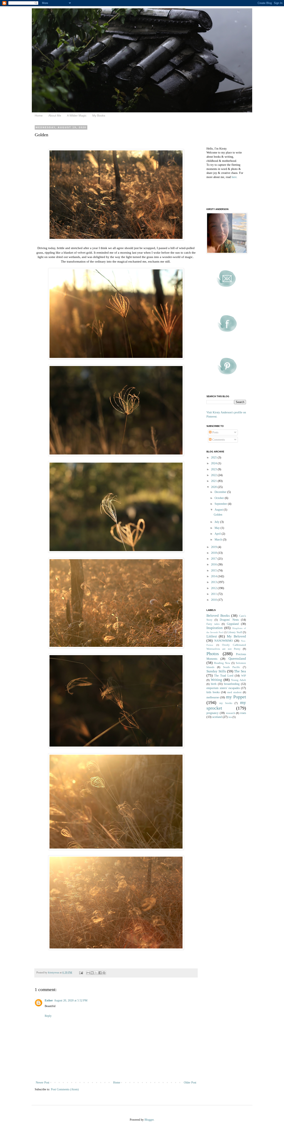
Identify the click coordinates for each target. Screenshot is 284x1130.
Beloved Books (218, 616)
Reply (48, 1015)
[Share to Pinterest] (104, 973)
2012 (214, 588)
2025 (214, 457)
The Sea (240, 671)
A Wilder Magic (76, 115)
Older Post (190, 1082)
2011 (214, 594)
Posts (214, 432)
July (217, 521)
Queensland (237, 659)
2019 (214, 547)
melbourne (212, 697)
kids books (213, 692)
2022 (214, 475)
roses (243, 713)
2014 (214, 576)
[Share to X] (96, 973)
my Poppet (236, 696)
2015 (214, 570)
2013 (214, 582)
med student (234, 692)
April (218, 533)
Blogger (149, 1119)
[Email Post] (81, 972)
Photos (212, 653)
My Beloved (236, 636)
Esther (49, 1000)
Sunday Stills (216, 671)
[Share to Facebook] (100, 973)
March (219, 539)
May (218, 527)
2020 (214, 487)
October (220, 498)
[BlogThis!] (92, 973)
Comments (218, 439)
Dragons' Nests (229, 619)
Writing (216, 680)
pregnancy (212, 713)
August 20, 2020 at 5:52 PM (70, 1000)
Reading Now (222, 663)
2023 (214, 469)
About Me (54, 115)
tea (230, 717)
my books (225, 703)
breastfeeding (232, 683)
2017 (214, 558)
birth (213, 683)
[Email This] (88, 973)
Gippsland (233, 623)
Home (39, 115)
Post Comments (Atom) (65, 1089)
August (219, 509)
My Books (98, 115)
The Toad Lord (223, 675)
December (221, 492)
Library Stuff (234, 632)
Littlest (211, 636)
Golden (218, 514)
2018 (214, 552)
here (234, 177)
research (230, 713)
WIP (243, 675)
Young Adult (238, 680)
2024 (214, 463)
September (221, 503)
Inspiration (214, 628)
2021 (214, 481)
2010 (214, 599)
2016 (214, 564)
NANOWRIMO (223, 640)
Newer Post (42, 1082)
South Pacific (231, 667)
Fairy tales (213, 624)
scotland (217, 717)
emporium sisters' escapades (223, 688)
